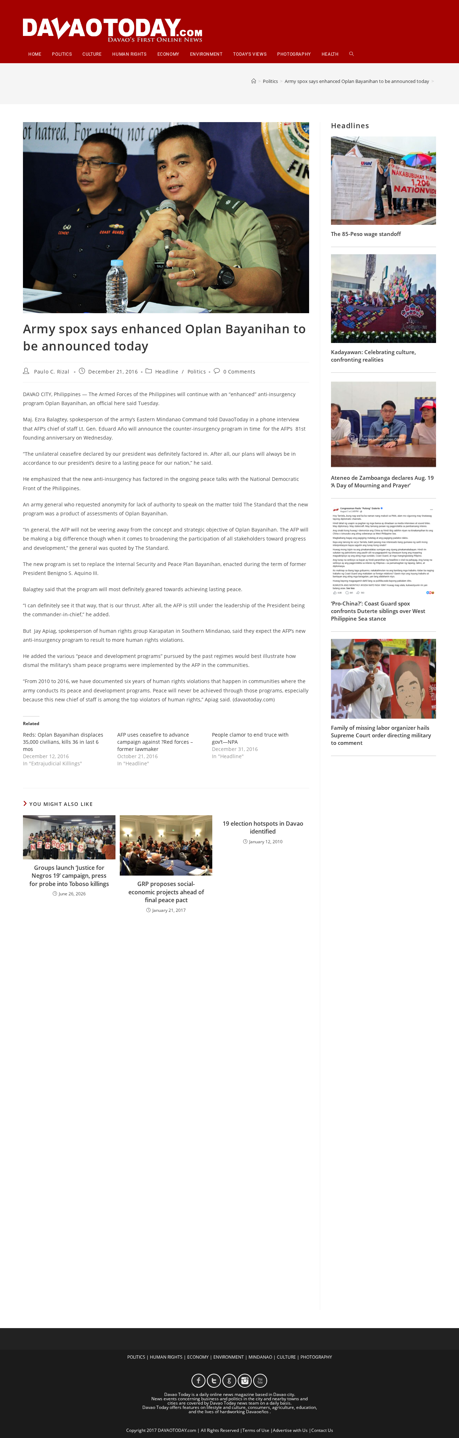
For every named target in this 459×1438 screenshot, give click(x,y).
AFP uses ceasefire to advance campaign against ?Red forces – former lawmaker (155, 741)
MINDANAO (260, 1357)
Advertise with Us (290, 1430)
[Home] (253, 81)
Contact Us (322, 1430)
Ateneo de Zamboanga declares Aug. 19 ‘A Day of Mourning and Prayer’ (382, 481)
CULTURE (286, 1357)
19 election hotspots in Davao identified (263, 827)
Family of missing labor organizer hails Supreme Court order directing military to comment (381, 735)
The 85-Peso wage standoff (366, 233)
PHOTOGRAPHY (316, 1357)
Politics (197, 371)
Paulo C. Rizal (51, 371)
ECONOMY (198, 1357)
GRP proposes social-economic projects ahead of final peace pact (166, 892)
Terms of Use (255, 1430)
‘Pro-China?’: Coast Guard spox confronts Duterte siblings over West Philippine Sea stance (378, 611)
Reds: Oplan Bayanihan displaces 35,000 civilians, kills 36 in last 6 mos (63, 741)
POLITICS (136, 1357)
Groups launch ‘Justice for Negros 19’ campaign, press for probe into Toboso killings (69, 876)
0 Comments (239, 371)
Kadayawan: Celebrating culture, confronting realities (373, 355)
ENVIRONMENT (228, 1357)
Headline (167, 371)
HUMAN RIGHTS (166, 1357)
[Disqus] (166, 1013)
